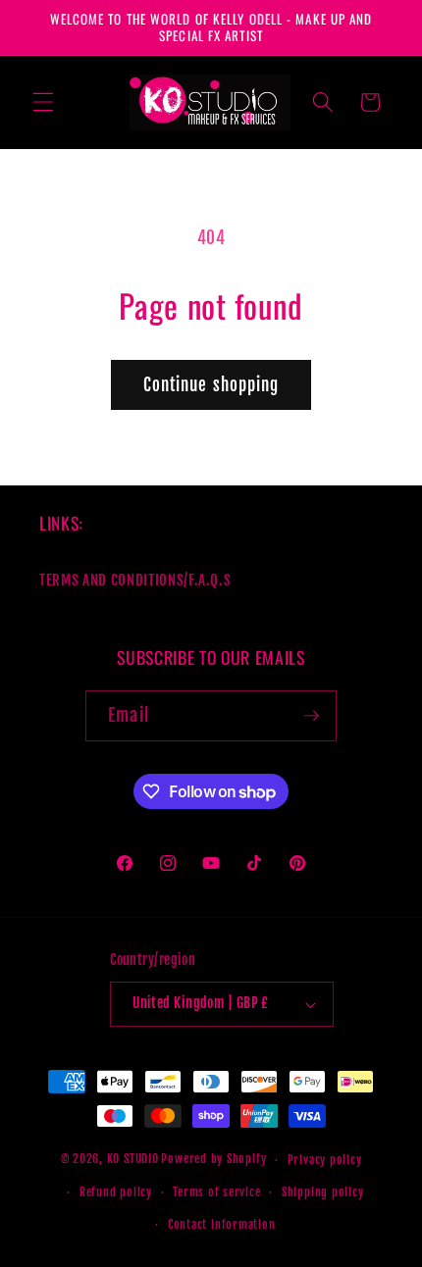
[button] (43, 102)
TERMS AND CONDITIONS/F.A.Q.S (135, 579)
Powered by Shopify (213, 1159)
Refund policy (115, 1192)
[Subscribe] (311, 715)
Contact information (222, 1224)
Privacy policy (325, 1159)
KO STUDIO (133, 1159)
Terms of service (216, 1192)
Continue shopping (211, 385)
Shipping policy (323, 1192)
